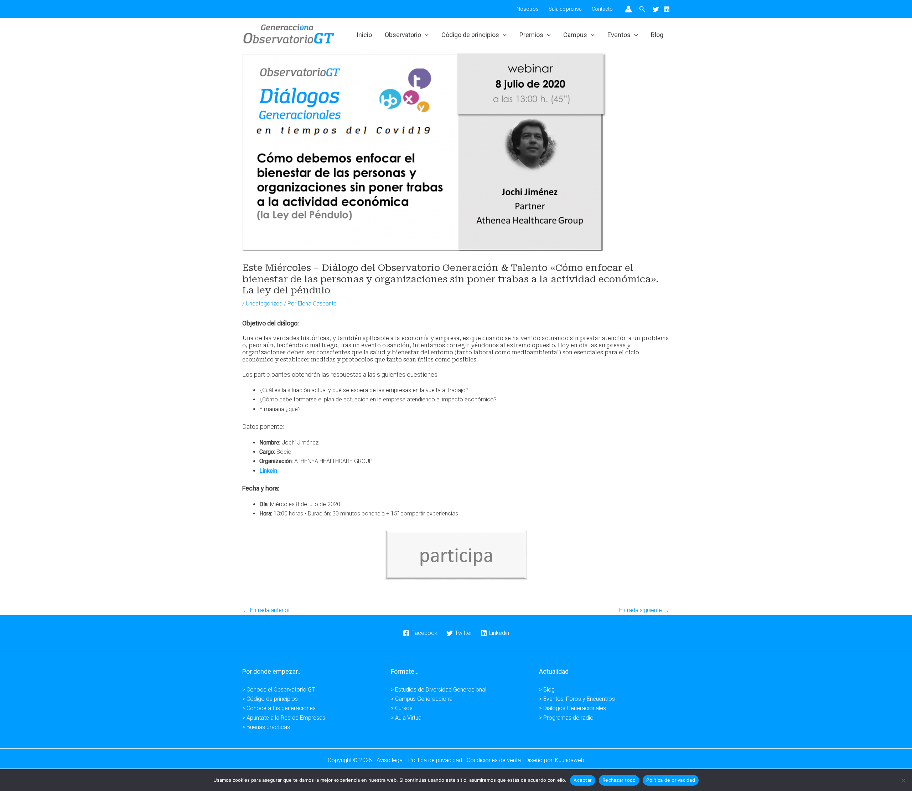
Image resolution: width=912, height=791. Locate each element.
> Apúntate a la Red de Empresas (283, 717)
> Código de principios (270, 698)
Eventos (619, 34)
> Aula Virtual (407, 717)
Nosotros (528, 9)
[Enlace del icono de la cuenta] (628, 8)
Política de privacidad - (437, 760)
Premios (531, 34)
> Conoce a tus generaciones (279, 708)
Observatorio (403, 34)
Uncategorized (264, 303)
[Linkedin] (666, 9)
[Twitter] (656, 9)
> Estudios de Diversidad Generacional (438, 689)
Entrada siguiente (644, 610)
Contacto (602, 9)
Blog (657, 34)
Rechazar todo (619, 780)
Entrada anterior (266, 610)
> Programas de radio (566, 717)
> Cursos (402, 708)
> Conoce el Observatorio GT (278, 689)
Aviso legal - (392, 760)
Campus (575, 34)
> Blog (547, 689)
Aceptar (583, 780)
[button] (642, 9)
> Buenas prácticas (266, 727)
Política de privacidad (670, 780)
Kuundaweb (569, 760)
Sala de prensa (565, 9)
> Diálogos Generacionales (572, 708)
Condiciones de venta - (496, 760)
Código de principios (470, 34)
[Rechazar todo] (903, 780)
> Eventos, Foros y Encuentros (577, 698)
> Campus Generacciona (421, 698)
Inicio (364, 34)
